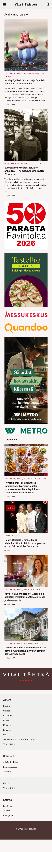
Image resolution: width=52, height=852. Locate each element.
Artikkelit (9, 74)
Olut (43, 74)
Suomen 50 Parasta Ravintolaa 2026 (19, 739)
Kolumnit (29, 479)
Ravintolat (26, 164)
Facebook (7, 806)
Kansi (19, 74)
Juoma (6, 720)
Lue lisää (11, 105)
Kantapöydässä (31, 74)
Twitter (6, 810)
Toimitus (7, 771)
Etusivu (6, 706)
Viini (39, 590)
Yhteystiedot (9, 744)
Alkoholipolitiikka (11, 762)
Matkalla (29, 643)
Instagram (8, 815)
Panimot (15, 164)
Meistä (6, 735)
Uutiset (15, 536)
